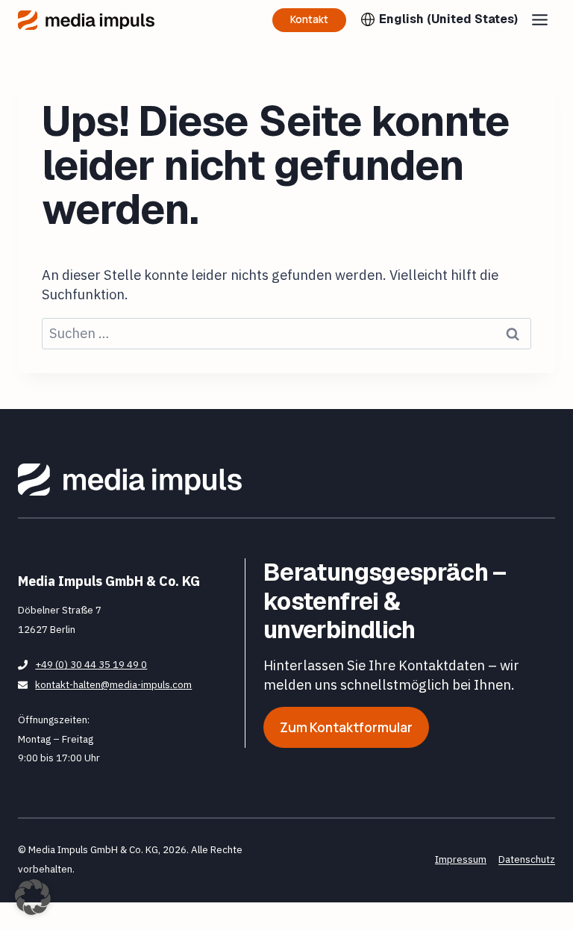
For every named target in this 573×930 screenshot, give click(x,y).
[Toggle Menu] (540, 19)
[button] (33, 897)
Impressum (460, 859)
